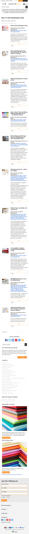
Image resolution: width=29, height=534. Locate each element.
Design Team (22, 120)
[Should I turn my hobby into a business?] (5, 210)
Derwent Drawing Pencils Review (9, 401)
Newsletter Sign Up (6, 522)
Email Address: (4, 484)
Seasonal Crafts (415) (6, 389)
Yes (3, 497)
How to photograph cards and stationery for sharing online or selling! (18, 52)
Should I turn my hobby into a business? (19, 208)
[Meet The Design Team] (14, 454)
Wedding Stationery (22, 180)
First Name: (4, 488)
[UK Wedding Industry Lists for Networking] (5, 281)
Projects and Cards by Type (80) (8, 387)
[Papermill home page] (14, 4)
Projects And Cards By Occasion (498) (10, 385)
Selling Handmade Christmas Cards (19, 79)
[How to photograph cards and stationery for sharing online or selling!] (5, 53)
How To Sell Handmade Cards (18, 31)
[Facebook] (6, 340)
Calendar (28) (5, 368)
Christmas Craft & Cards (16, 87)
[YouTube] (13, 340)
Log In (21, 0)
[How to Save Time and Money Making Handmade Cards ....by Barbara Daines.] (5, 114)
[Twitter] (9, 340)
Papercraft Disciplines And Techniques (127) (11, 382)
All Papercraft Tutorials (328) (8, 365)
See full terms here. (20, 12)
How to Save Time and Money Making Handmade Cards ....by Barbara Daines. (19, 113)
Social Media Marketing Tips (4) (8, 23)
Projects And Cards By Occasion (18, 177)
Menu (3, 4)
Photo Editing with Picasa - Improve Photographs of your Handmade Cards (19, 137)
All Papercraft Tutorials (21, 143)
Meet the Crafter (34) (6, 381)
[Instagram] (19, 340)
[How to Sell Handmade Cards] (5, 28)
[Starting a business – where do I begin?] (5, 172)
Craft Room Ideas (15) (6, 373)
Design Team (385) (6, 376)
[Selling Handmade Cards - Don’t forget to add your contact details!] (5, 310)
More (19, 43)
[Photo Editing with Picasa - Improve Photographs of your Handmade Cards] (5, 138)
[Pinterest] (16, 340)
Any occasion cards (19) (7, 364)
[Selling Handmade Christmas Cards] (5, 81)
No (8, 497)
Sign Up (25, 0)
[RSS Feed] (23, 340)
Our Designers (6, 472)
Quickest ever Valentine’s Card (8, 399)
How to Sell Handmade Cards (19, 25)
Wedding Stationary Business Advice (17, 179)
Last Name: (4, 491)
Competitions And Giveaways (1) (8, 372)
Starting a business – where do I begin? (19, 169)
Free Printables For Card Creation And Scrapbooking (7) (13, 378)
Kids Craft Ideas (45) (6, 379)
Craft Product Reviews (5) (7, 393)
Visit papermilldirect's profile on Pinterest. (11, 474)
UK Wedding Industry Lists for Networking (18, 279)
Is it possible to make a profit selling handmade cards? (18, 249)
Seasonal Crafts (23, 86)
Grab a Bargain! (6, 437)
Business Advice (19, 30)
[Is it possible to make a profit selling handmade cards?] (5, 250)
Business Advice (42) (6, 367)
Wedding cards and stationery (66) (9, 390)
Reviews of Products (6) (7, 392)
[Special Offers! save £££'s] (14, 418)
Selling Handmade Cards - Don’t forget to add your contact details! (18, 309)
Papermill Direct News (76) (7, 384)
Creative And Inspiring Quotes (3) (9, 375)
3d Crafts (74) (5, 362)
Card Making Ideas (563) (7, 370)
